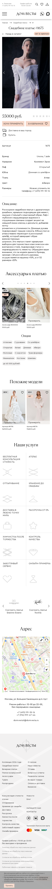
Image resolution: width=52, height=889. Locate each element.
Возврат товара (35, 780)
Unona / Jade (43, 156)
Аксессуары (7, 776)
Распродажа (7, 783)
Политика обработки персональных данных (19, 847)
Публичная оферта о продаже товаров (17, 867)
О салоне (32, 762)
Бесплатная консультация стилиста (11, 459)
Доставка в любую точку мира (11, 512)
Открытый (44, 167)
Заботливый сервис (10, 564)
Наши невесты (34, 766)
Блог (29, 799)
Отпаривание (11, 483)
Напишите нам (34, 808)
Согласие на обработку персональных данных (17, 852)
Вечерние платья (9, 769)
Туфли (5, 780)
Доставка (6, 810)
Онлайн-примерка (40, 563)
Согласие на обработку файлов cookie (17, 857)
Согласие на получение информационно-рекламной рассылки (18, 862)
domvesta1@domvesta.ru (26, 720)
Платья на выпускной (11, 773)
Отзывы (31, 769)
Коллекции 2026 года (11, 762)
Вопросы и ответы (36, 773)
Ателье (33, 457)
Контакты (31, 812)
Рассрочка (7, 813)
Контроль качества (35, 538)
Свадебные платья (10, 766)
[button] (4, 73)
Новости (30, 796)
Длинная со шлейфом (39, 172)
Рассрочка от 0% (39, 510)
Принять (9, 886)
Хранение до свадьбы (36, 484)
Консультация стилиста (12, 796)
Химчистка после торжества (13, 538)
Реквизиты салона (36, 776)
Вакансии (32, 787)
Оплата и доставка (36, 783)
